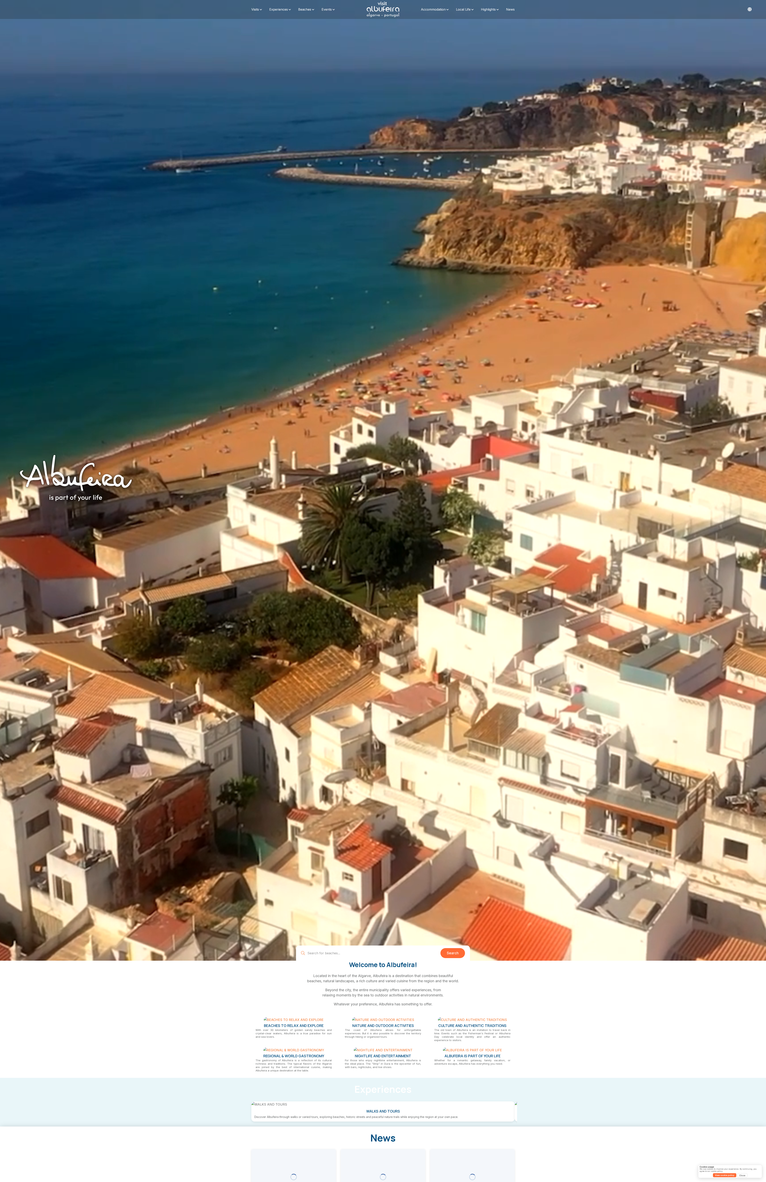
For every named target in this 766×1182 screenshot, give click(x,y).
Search (453, 1174)
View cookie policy (724, 1175)
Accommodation (433, 9)
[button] (750, 9)
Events (327, 9)
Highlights (488, 9)
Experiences (278, 9)
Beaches (304, 9)
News (510, 9)
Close (742, 1175)
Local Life (463, 9)
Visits (255, 9)
